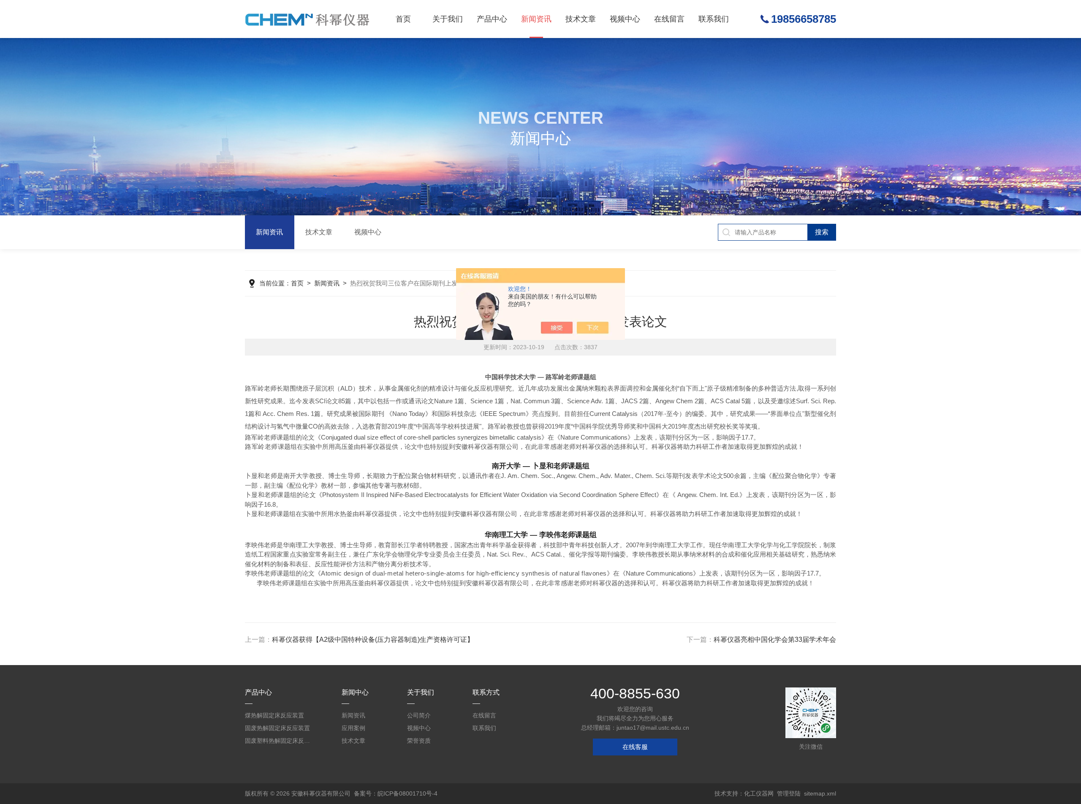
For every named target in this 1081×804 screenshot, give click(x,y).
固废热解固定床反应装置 (277, 728)
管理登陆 (789, 793)
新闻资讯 (536, 19)
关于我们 (447, 19)
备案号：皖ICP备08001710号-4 (395, 793)
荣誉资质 (419, 740)
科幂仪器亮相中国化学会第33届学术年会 (775, 639)
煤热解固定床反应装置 (274, 715)
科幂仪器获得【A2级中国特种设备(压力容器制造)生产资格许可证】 (373, 639)
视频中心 (625, 19)
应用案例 (353, 728)
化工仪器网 (759, 793)
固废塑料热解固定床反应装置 (278, 740)
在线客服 (635, 746)
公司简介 (419, 715)
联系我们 (713, 19)
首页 (403, 19)
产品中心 (492, 19)
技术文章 (580, 19)
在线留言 (669, 19)
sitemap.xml (820, 793)
